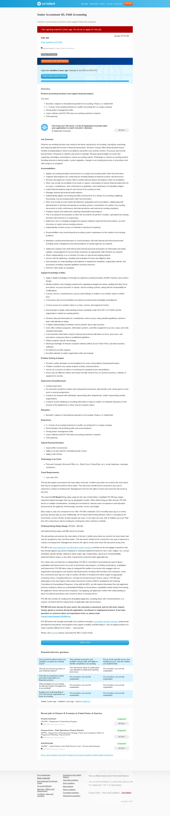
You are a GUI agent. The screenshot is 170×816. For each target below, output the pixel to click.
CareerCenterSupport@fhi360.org (55, 616)
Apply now (85, 643)
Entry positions (69, 783)
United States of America (64, 48)
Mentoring (94, 4)
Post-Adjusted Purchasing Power (47, 782)
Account (110, 4)
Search (102, 4)
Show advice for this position (55, 61)
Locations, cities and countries (45, 795)
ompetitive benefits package (106, 621)
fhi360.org (86, 701)
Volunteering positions (71, 796)
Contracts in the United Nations (72, 776)
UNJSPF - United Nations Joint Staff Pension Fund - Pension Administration (70, 746)
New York (46, 724)
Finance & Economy (49, 54)
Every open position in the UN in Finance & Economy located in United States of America (77, 755)
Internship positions (70, 780)
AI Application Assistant (61, 131)
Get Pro (128, 4)
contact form (97, 785)
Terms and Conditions (111, 793)
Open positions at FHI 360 (51, 42)
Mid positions (68, 786)
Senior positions (69, 790)
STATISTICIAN (47, 743)
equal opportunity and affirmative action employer (72, 547)
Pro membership (43, 775)
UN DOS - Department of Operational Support (59, 721)
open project (116, 785)
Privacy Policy (94, 793)
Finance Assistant (48, 719)
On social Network (44, 786)
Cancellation (126, 793)
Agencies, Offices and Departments (45, 790)
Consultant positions (71, 793)
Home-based (48, 48)
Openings (84, 4)
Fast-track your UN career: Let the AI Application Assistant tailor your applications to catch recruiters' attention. (79, 127)
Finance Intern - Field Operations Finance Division (62, 730)
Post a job (118, 4)
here (53, 633)
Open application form (54, 76)
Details (121, 130)
